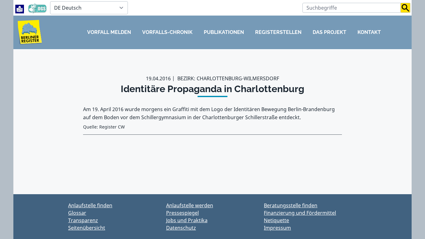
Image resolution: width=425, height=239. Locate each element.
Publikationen (224, 32)
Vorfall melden (109, 32)
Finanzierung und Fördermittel (300, 212)
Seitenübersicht (86, 227)
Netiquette (276, 220)
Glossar (77, 212)
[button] (405, 8)
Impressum (277, 227)
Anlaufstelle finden (90, 205)
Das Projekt (329, 32)
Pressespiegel (182, 212)
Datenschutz (181, 227)
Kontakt (369, 32)
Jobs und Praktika (187, 220)
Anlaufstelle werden (189, 205)
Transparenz (83, 220)
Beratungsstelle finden (290, 205)
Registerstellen (278, 32)
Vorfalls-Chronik (167, 32)
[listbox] (89, 7)
